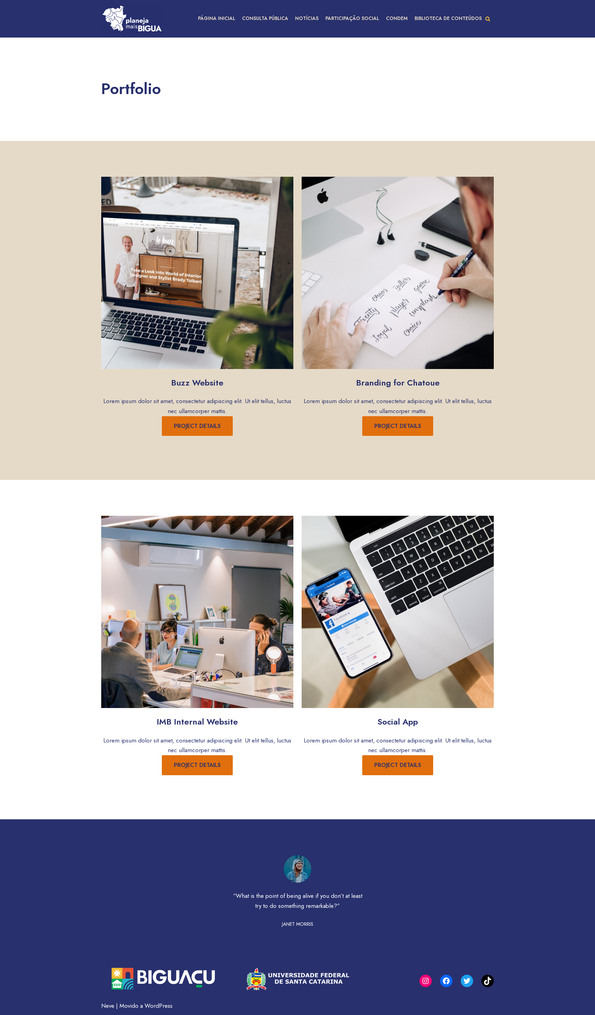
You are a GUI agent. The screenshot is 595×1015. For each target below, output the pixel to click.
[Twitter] (467, 981)
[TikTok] (487, 981)
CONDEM (397, 18)
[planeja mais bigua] (132, 18)
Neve (107, 1006)
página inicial (216, 18)
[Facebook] (446, 981)
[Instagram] (425, 981)
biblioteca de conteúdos (448, 18)
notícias (307, 18)
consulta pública (265, 18)
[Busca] (487, 18)
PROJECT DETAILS (197, 426)
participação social (352, 18)
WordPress (159, 1006)
